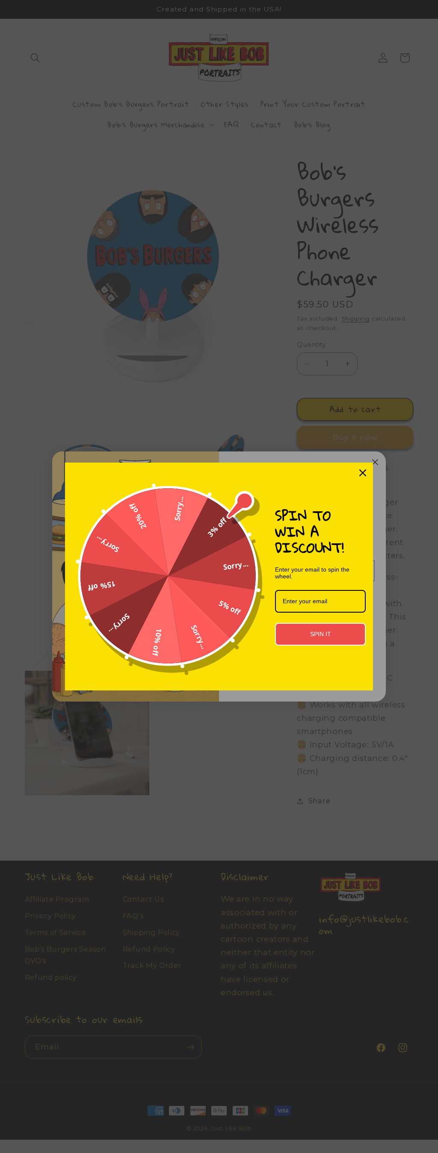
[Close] (362, 473)
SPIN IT (320, 634)
